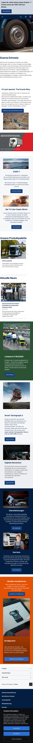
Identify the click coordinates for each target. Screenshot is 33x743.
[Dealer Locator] (25, 16)
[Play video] (31, 50)
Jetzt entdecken (6, 11)
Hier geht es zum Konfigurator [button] (16, 659)
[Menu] (2, 17)
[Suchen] (20, 16)
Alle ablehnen (16, 733)
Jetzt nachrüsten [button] (10, 439)
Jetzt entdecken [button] (10, 374)
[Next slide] (27, 254)
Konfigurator (10, 641)
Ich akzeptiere (16, 728)
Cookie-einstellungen (16, 739)
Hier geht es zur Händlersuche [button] (16, 594)
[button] (16, 669)
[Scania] (30, 17)
